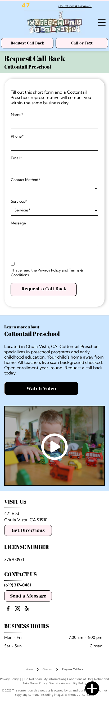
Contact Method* (25, 179)
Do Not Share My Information (44, 679)
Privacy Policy (9, 679)
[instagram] (17, 609)
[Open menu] (102, 22)
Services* (19, 201)
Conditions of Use (79, 679)
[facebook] (8, 609)
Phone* (17, 136)
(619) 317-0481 (17, 584)
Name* (17, 114)
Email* (16, 158)
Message (18, 223)
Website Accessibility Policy (68, 683)
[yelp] (27, 609)
